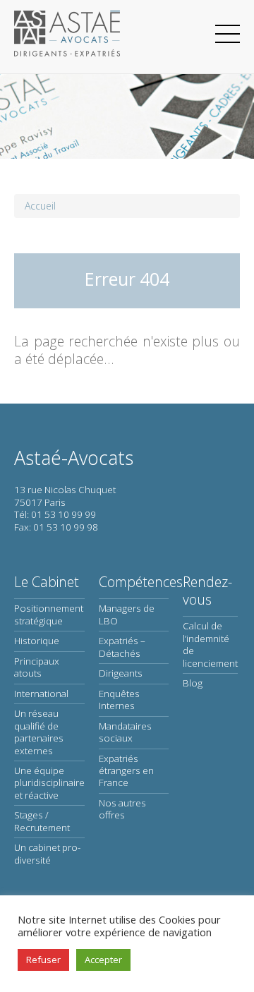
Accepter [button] (103, 959)
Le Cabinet (46, 581)
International (41, 693)
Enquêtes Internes (119, 699)
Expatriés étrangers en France (126, 771)
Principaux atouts (36, 667)
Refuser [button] (43, 959)
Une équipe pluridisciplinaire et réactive (49, 783)
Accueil (40, 205)
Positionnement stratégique (48, 614)
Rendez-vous (207, 590)
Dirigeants (121, 673)
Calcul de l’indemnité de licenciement (210, 644)
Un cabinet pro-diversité (47, 853)
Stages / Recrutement (42, 821)
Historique (36, 640)
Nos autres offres (122, 809)
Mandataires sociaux (125, 732)
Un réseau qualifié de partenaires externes (39, 731)
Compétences (141, 581)
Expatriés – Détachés (122, 646)
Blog (192, 683)
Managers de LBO (127, 614)
